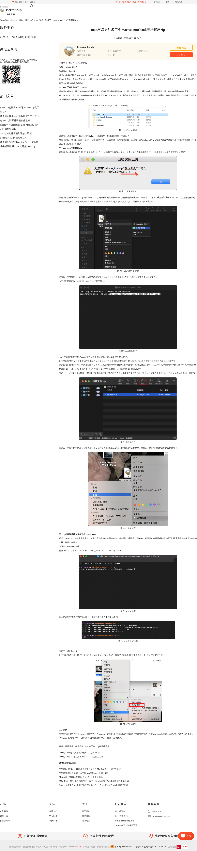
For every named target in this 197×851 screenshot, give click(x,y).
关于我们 (86, 811)
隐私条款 (86, 816)
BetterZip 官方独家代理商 (126, 825)
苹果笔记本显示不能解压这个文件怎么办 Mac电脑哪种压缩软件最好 (90, 769)
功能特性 (4, 811)
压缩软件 (69, 746)
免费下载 (181, 48)
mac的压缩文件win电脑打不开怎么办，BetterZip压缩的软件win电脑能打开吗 (93, 785)
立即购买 (181, 55)
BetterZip (14, 12)
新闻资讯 (30, 37)
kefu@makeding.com (161, 816)
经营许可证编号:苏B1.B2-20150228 (151, 847)
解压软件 (79, 746)
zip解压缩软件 (103, 746)
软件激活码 (5, 821)
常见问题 (18, 37)
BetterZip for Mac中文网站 (11, 20)
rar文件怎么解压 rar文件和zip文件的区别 (85, 757)
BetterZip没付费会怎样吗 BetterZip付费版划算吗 (81, 777)
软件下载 (4, 816)
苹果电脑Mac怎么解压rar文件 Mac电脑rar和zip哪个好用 (84, 773)
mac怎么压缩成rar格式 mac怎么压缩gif (84, 753)
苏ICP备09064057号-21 (125, 847)
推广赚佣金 (120, 811)
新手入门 (29, 20)
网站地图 (86, 821)
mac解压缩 (90, 746)
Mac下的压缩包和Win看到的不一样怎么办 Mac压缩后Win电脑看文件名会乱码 (94, 781)
